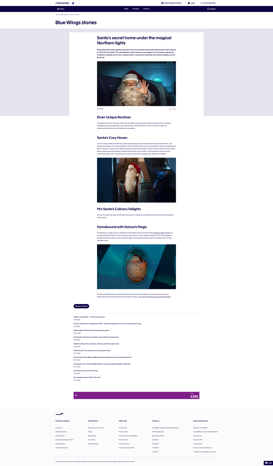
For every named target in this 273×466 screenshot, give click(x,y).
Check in (146, 9)
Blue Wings (64, 14)
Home (57, 14)
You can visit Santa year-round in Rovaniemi (154, 297)
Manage (136, 9)
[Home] (62, 3)
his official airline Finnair (161, 233)
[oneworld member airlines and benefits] (73, 3)
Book (126, 9)
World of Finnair (74, 14)
